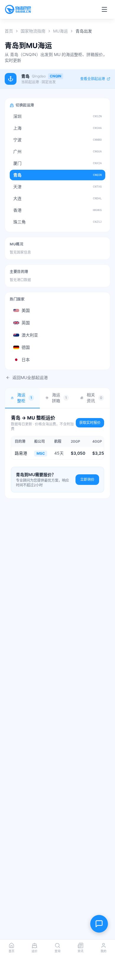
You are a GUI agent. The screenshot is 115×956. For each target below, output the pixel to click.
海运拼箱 (59, 397)
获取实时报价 (90, 422)
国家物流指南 (33, 30)
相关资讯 (94, 397)
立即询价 (87, 479)
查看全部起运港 (92, 79)
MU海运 (60, 30)
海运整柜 (24, 397)
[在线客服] (99, 924)
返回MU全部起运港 (30, 377)
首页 (9, 30)
